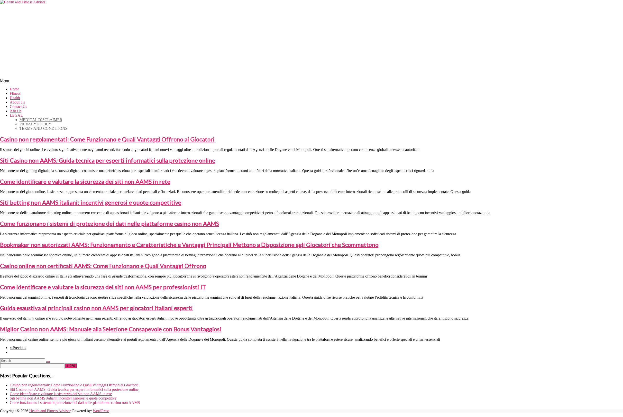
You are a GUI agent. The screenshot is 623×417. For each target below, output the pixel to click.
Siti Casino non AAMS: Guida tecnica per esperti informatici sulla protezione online (107, 160)
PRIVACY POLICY (35, 124)
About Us (17, 102)
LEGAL (16, 115)
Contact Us (18, 106)
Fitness (15, 93)
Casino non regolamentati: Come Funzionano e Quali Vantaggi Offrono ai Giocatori (107, 139)
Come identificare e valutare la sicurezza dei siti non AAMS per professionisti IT (103, 286)
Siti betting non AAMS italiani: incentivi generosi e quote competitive (90, 202)
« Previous (18, 348)
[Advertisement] (311, 41)
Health (15, 98)
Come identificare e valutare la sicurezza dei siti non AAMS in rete (85, 181)
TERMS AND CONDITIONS (43, 128)
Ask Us (15, 111)
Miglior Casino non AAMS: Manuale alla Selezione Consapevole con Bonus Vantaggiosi (110, 328)
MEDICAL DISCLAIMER (40, 120)
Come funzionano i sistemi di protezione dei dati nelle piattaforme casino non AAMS (109, 223)
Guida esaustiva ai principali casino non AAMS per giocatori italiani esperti (96, 307)
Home (14, 89)
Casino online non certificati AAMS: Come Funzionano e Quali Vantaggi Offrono (103, 265)
